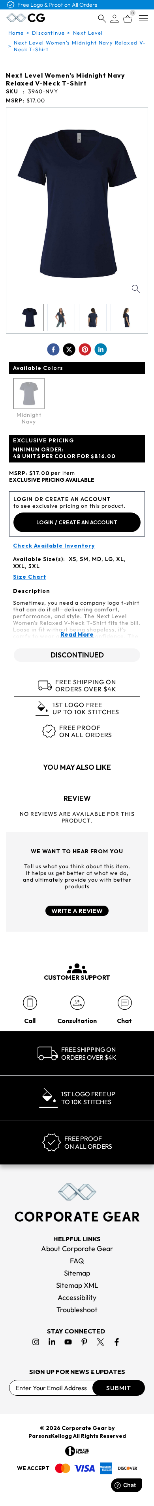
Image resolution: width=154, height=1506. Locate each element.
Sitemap (77, 1273)
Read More (77, 634)
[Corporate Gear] (77, 1202)
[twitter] (69, 349)
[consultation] (77, 1002)
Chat (124, 1021)
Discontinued (77, 654)
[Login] (114, 19)
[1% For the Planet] (77, 1451)
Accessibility (77, 1297)
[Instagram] (35, 1342)
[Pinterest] (84, 1342)
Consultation (77, 1021)
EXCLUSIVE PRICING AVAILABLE (51, 480)
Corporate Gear (84, 1428)
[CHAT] (124, 1002)
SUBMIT (118, 1388)
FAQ (77, 1260)
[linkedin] (100, 349)
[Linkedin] (52, 1342)
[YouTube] (68, 1342)
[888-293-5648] (30, 1002)
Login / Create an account (77, 522)
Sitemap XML (77, 1285)
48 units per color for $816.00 (64, 452)
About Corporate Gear (77, 1248)
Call (30, 1021)
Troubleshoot (77, 1309)
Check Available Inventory (54, 545)
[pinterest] (85, 349)
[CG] (25, 17)
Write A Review (77, 911)
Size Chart (29, 577)
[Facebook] (116, 1342)
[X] (100, 1342)
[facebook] (53, 349)
